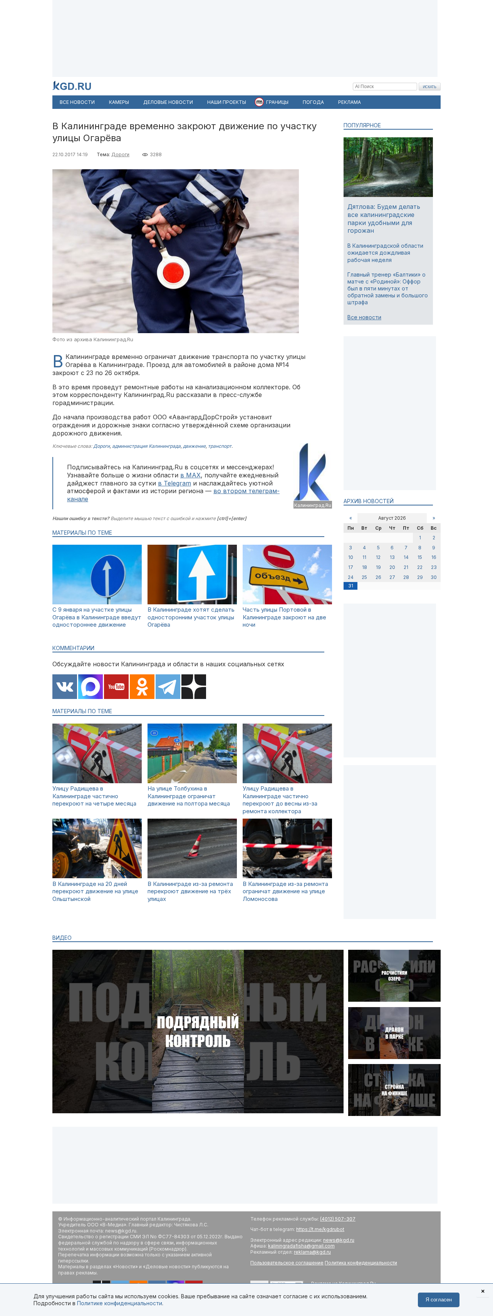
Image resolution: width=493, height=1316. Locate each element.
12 (378, 557)
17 (350, 567)
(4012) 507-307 (337, 1219)
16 (433, 557)
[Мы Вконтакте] (64, 687)
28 (406, 577)
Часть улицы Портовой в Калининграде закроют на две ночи (284, 617)
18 (364, 567)
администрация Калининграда (146, 446)
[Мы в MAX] (90, 687)
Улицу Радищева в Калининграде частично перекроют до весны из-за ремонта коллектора (280, 800)
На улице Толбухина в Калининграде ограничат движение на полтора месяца (189, 796)
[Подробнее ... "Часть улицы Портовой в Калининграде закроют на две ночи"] (287, 602)
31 (350, 586)
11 (364, 557)
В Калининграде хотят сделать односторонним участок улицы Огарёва (191, 617)
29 (420, 577)
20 (392, 567)
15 (420, 557)
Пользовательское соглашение (287, 1263)
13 (392, 557)
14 (406, 557)
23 (434, 567)
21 (406, 567)
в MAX (190, 475)
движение (194, 446)
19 (378, 567)
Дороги (120, 154)
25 (364, 577)
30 (434, 577)
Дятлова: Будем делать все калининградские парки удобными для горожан (383, 218)
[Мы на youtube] (116, 687)
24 (351, 577)
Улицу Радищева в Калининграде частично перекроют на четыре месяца (94, 796)
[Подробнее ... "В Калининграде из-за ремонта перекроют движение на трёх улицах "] (192, 876)
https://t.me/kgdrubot (320, 1229)
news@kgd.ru (338, 1240)
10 (350, 557)
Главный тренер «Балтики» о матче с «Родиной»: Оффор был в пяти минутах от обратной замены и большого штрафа (387, 288)
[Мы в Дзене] (193, 687)
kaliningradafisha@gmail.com (301, 1246)
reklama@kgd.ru (312, 1252)
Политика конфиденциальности (361, 1263)
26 (378, 577)
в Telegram (174, 483)
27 (392, 577)
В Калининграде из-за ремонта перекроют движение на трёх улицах (190, 891)
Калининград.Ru (312, 505)
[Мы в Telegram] (168, 687)
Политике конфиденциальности (119, 1303)
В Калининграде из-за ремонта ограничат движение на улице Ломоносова (285, 891)
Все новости (364, 317)
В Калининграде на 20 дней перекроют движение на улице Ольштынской (95, 891)
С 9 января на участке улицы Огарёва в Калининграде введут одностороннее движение (96, 617)
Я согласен (439, 1300)
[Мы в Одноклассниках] (142, 687)
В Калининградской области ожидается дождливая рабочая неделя (385, 252)
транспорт (219, 446)
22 (420, 567)
